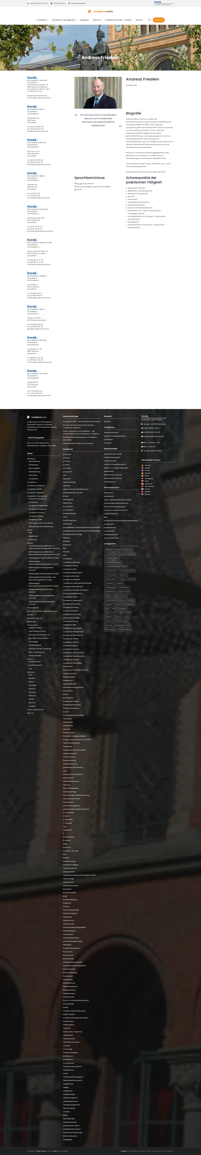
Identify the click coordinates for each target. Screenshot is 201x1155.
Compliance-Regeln (70, 646)
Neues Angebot (34, 468)
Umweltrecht (68, 1059)
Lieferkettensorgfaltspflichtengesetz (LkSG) (79, 875)
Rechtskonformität (111, 612)
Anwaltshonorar (34, 662)
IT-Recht (66, 816)
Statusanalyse (68, 1021)
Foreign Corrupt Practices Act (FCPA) (77, 740)
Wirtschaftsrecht (110, 629)
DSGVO (65, 694)
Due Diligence (68, 698)
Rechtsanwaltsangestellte (72, 962)
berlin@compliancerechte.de (37, 131)
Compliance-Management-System (116, 566)
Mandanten (31, 622)
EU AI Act (66, 712)
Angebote (84, 20)
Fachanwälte (68, 722)
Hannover (32, 696)
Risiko (128, 612)
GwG (64, 771)
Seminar (126, 617)
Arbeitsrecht (67, 503)
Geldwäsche (67, 746)
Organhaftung (68, 920)
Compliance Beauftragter (72, 573)
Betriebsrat (67, 545)
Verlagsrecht (68, 1091)
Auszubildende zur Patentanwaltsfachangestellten (82, 527)
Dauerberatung (34, 461)
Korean (147, 489)
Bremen (32, 682)
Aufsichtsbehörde (69, 520)
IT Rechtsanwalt (110, 461)
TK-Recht (66, 1046)
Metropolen (67, 889)
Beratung (66, 541)
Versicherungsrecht (70, 1098)
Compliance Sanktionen (72, 614)
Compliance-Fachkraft (112, 558)
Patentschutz (68, 934)
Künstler (66, 858)
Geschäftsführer (69, 757)
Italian (146, 476)
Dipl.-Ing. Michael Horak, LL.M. (39, 635)
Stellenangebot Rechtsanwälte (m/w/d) (44, 574)
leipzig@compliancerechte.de (38, 329)
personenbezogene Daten (72, 941)
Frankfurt (32, 689)
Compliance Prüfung (71, 607)
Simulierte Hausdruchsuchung (74, 1011)
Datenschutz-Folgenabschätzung (75, 670)
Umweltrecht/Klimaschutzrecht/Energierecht (121, 521)
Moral (65, 896)
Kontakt (127, 20)
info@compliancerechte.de (37, 96)
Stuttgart (32, 706)
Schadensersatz (69, 993)
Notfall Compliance (70, 913)
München (32, 703)
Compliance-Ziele (35, 520)
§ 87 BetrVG (67, 472)
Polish (146, 481)
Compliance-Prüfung (37, 513)
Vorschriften (109, 625)
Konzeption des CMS (70, 851)
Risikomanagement (70, 986)
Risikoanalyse (68, 980)
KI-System (67, 840)
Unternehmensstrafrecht (72, 1067)
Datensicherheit (69, 677)
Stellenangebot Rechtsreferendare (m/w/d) (42, 597)
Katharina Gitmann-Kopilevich (40, 649)
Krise (64, 854)
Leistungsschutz (69, 872)
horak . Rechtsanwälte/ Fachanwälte (117, 500)
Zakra (55, 1151)
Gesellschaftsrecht (70, 764)
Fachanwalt (67, 719)
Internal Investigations (71, 806)
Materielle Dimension (71, 886)
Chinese (147, 492)
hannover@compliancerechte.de (39, 98)
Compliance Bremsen (71, 576)
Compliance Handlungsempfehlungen (77, 583)
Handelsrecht (109, 496)
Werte (65, 1115)
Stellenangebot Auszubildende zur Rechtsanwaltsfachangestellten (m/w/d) (44, 553)
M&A (105, 517)
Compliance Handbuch (71, 579)
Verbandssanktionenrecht (72, 1080)
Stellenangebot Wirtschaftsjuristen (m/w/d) (42, 603)
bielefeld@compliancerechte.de (39, 165)
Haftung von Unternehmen (73, 774)
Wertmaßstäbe (69, 1119)
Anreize (65, 496)
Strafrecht (67, 1028)
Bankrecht (67, 538)
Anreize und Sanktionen (37, 499)
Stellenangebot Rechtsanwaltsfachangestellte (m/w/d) (44, 584)
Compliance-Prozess (71, 642)
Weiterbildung (120, 625)
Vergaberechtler (110, 528)
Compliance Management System (76, 590)
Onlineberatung (34, 472)
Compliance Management (73, 587)
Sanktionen (109, 617)
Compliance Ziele (69, 625)
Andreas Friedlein (35, 628)
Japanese (148, 484)
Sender (65, 1007)
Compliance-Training (71, 649)
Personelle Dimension (71, 938)
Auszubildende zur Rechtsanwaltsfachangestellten (82, 531)
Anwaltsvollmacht (35, 665)
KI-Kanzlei (107, 443)
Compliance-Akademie (112, 554)
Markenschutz (68, 882)
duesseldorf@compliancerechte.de (40, 231)
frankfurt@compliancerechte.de (39, 264)
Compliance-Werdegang (72, 663)
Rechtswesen (68, 976)
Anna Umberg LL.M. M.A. (37, 631)
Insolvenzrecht (68, 802)
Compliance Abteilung (71, 562)
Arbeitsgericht (68, 500)
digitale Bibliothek (69, 684)
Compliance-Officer (70, 639)
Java (65, 827)
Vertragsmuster (110, 482)
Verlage (66, 1087)
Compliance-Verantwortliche (74, 656)
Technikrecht (68, 1035)
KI (63, 833)
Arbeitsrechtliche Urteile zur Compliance (78, 443)
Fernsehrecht (68, 726)
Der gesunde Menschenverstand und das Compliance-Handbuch (78, 426)
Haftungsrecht (68, 778)
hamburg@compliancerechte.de (39, 298)
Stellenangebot (68, 1025)
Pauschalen (33, 475)
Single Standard (69, 1014)
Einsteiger (122, 579)
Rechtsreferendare (70, 973)
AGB (54, 446)
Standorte (31, 672)
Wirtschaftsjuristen (70, 1136)
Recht (113, 608)
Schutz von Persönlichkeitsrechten (76, 1000)
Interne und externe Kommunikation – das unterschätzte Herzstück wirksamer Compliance (81, 432)
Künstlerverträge (69, 861)
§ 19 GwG (66, 458)
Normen (66, 906)
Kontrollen (118, 604)
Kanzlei (29, 530)
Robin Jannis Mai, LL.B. (36, 652)
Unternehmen (109, 621)
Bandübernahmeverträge (72, 534)
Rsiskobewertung (69, 990)
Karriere (30, 543)
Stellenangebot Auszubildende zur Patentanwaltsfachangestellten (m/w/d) (44, 547)
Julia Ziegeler (33, 642)
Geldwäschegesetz (70, 753)
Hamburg (32, 692)
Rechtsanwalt (68, 955)
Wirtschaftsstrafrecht (124, 629)
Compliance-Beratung (128, 554)
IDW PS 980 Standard (71, 788)
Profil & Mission (32, 625)
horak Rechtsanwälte (112, 457)
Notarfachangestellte (71, 910)
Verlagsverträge (69, 1094)
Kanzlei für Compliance (127, 600)
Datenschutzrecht (70, 674)
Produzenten (68, 952)
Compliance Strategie (71, 618)
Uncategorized (68, 1063)
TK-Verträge (67, 1049)
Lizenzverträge (68, 879)
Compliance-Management (63, 20)
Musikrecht (67, 903)
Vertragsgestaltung (70, 1101)
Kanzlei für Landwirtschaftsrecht (116, 468)
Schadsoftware (68, 997)
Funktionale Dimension (71, 743)
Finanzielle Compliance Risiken (74, 736)
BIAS (64, 548)
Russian (146, 494)
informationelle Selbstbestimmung (76, 795)
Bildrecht (66, 552)
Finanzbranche (68, 733)
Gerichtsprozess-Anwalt (113, 454)
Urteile (65, 1073)
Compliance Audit (69, 569)
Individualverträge (69, 792)
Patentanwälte (68, 924)
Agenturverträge (69, 482)
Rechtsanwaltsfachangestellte (74, 966)
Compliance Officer (70, 597)
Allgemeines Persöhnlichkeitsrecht (76, 489)
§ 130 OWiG (67, 454)
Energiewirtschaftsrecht (72, 705)
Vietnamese (149, 486)
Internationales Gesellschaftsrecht (76, 809)
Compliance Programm (72, 604)
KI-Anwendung (68, 837)
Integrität (124, 596)
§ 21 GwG (66, 465)
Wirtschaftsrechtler (111, 538)
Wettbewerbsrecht (70, 1122)
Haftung (116, 596)
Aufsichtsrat (67, 524)
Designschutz (68, 680)
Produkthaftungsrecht (71, 948)
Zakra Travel (41, 1151)
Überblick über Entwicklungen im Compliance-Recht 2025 (80, 438)
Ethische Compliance (71, 708)
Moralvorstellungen (70, 900)
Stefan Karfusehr (35, 656)
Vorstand (66, 1112)
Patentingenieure (69, 931)
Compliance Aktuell (113, 20)
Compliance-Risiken (36, 516)
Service (139, 20)
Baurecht (107, 421)
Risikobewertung (69, 983)
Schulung (118, 617)
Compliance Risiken (70, 611)
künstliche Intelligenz (71, 865)
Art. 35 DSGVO (68, 510)
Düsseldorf (33, 685)
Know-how (67, 847)
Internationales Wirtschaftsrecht (116, 503)
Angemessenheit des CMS (72, 493)
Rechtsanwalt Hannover (113, 475)
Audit (65, 517)
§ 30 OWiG (67, 468)
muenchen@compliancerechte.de (39, 362)
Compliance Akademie (35, 486)
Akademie (159, 20)
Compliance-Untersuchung (73, 653)
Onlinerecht (67, 917)
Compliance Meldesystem (73, 593)
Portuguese (148, 478)
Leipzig (31, 699)
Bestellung (31, 459)
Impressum (33, 540)
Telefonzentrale (69, 1039)
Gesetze (108, 596)
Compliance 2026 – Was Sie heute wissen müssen (81, 421)
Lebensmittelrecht (70, 868)
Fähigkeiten (119, 583)
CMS (64, 555)
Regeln (121, 612)
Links (30, 669)
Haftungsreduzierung (71, 781)
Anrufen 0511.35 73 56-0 (38, 3)
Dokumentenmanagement (73, 687)
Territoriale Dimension (71, 1042)
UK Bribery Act (68, 1056)
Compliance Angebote (35, 493)
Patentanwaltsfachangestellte (74, 927)
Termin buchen (58, 3)
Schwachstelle (68, 1004)
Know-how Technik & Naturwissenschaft (42, 611)
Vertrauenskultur (69, 1108)
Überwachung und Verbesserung (41, 526)
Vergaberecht (68, 1084)
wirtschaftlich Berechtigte (72, 1133)
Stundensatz (33, 479)
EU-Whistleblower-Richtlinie (73, 715)
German (147, 465)
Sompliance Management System (76, 1018)
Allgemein (66, 486)
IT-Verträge (67, 823)
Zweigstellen (67, 1140)
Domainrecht (68, 691)
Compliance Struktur (71, 621)
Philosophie (67, 945)
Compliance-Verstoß (71, 660)
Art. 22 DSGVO (68, 507)
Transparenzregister (70, 1053)
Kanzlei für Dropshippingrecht (115, 436)
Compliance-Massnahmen (73, 635)
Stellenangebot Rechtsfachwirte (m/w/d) (41, 590)
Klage (65, 844)
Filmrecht (66, 729)
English (147, 468)
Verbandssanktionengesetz (73, 1077)
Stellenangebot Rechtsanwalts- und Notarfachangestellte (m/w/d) (42, 578)
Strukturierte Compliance (72, 1032)
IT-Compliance (68, 813)
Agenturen (67, 479)
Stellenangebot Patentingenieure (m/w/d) (41, 569)
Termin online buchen (35, 710)
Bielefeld (32, 678)
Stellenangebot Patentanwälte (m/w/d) (44, 558)
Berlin (31, 675)
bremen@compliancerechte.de (38, 198)
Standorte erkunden (78, 3)
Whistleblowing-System (72, 1129)
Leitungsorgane (129, 604)
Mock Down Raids (69, 893)
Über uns (96, 20)
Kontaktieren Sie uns (34, 618)
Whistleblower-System (71, 1126)
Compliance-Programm (38, 509)
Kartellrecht (67, 830)
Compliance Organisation (72, 600)
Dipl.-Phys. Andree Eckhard (38, 638)
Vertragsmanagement (71, 1105)
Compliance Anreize (70, 566)
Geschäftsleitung (69, 760)
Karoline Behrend (35, 645)
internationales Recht (112, 600)
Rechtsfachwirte (69, 969)
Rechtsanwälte (68, 959)
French (147, 471)
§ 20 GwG (66, 461)
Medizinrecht (109, 471)
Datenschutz (33, 536)
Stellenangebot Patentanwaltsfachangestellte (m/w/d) (44, 562)
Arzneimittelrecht (69, 513)
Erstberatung (33, 465)
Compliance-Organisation (38, 506)
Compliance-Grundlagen (72, 628)
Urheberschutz (68, 1070)
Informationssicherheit (71, 799)
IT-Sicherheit (68, 819)
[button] (48, 19)
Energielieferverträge (71, 701)
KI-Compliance (32, 608)
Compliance (41, 20)
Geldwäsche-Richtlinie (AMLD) (74, 750)
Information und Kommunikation (41, 523)
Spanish (147, 473)
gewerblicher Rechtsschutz (73, 767)
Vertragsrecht (109, 531)
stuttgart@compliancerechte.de (39, 396)
